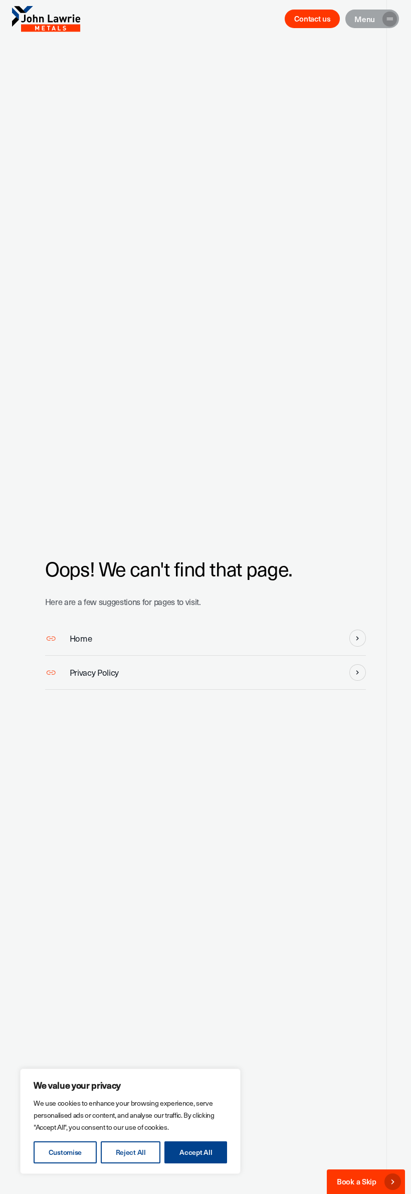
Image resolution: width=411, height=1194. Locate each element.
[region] (130, 1121)
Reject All (131, 1152)
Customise (65, 1152)
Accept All (195, 1152)
